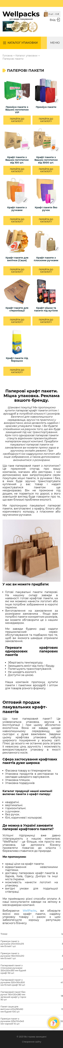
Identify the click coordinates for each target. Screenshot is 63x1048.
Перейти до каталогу (17, 120)
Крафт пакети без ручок (46, 209)
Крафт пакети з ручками (17, 209)
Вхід (52, 20)
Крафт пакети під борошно (17, 359)
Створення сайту (31, 1041)
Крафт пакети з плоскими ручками (46, 259)
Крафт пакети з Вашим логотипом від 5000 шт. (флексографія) (46, 160)
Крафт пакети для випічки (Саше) (17, 259)
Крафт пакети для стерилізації (17, 309)
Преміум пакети (46, 107)
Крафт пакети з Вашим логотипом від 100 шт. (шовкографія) (17, 160)
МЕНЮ (55, 42)
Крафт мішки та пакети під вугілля (46, 309)
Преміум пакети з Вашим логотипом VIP (17, 110)
